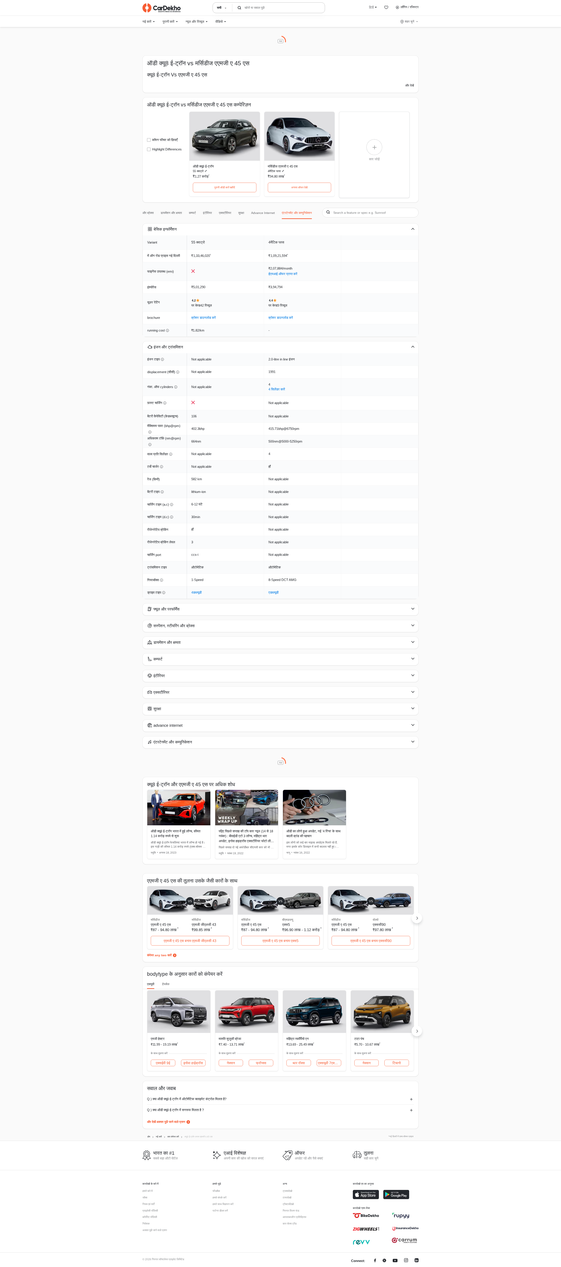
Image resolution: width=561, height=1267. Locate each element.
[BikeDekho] (366, 1215)
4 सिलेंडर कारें (276, 389)
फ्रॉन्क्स (261, 1063)
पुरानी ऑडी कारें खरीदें (224, 187)
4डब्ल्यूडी (196, 592)
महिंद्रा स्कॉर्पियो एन (297, 1039)
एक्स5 (286, 924)
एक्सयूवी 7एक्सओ (329, 1063)
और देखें (409, 85)
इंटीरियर (207, 213)
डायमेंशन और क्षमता (171, 213)
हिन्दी (371, 7)
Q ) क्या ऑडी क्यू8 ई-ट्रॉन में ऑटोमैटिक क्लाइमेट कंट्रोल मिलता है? (186, 1099)
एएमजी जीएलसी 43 (204, 924)
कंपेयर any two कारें (159, 955)
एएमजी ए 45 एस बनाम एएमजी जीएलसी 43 (190, 941)
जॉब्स (144, 1197)
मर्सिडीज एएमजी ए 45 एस (283, 166)
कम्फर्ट (192, 213)
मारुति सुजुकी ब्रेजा (230, 1039)
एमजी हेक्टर (158, 1039)
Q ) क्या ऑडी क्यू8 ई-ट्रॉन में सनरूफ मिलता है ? (175, 1110)
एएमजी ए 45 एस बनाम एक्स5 (280, 941)
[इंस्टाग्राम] (406, 1261)
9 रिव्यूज (282, 305)
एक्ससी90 (379, 924)
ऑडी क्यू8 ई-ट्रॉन (203, 166)
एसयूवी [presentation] (150, 984)
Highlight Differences (167, 149)
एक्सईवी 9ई (163, 1063)
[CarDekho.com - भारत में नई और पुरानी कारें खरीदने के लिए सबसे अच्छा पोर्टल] (161, 7)
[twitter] (384, 1261)
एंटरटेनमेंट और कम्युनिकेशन (297, 213)
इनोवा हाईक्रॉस (193, 1063)
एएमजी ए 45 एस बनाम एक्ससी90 (371, 941)
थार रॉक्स (299, 1063)
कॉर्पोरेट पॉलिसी (149, 1217)
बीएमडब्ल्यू (287, 919)
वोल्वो (375, 919)
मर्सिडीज (196, 919)
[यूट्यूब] (395, 1261)
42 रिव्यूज (206, 305)
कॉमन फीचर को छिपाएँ (165, 140)
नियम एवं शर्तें (148, 1204)
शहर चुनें (409, 21)
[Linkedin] (417, 1261)
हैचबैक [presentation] (165, 984)
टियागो (396, 1063)
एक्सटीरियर (225, 213)
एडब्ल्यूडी (273, 592)
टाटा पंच (359, 1039)
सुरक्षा (241, 213)
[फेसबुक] (375, 1261)
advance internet (263, 213)
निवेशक (146, 1223)
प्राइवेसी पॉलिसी (150, 1210)
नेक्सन (231, 1063)
